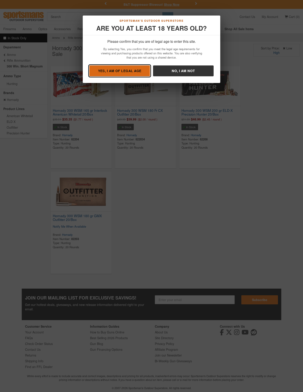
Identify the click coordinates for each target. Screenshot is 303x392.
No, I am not (183, 70)
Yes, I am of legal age (120, 70)
